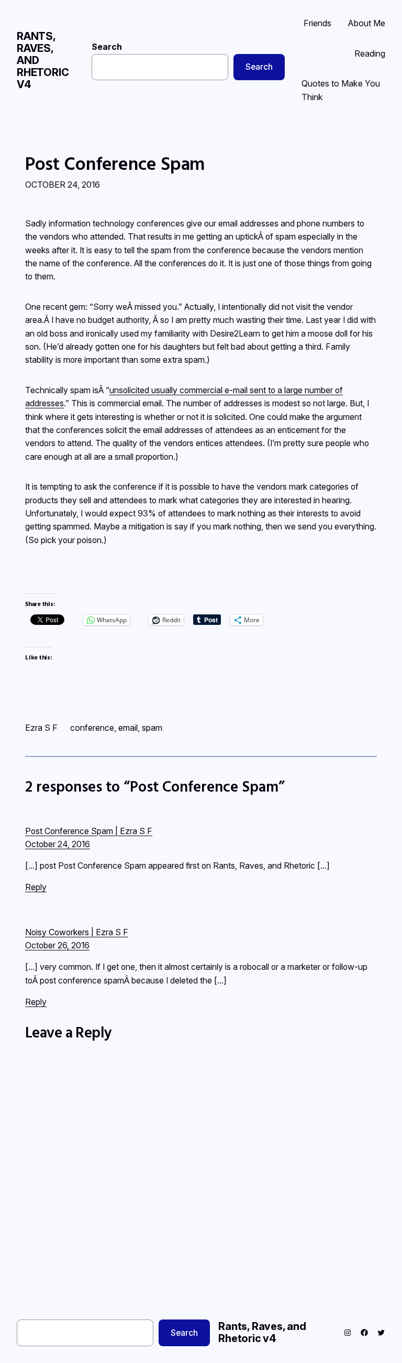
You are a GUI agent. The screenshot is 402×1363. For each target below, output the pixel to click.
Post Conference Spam (115, 163)
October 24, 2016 (57, 844)
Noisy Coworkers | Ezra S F (76, 932)
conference (92, 727)
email (128, 727)
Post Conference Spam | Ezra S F (88, 831)
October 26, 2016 (57, 945)
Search (107, 47)
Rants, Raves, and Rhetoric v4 (262, 1332)
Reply (36, 887)
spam (152, 727)
